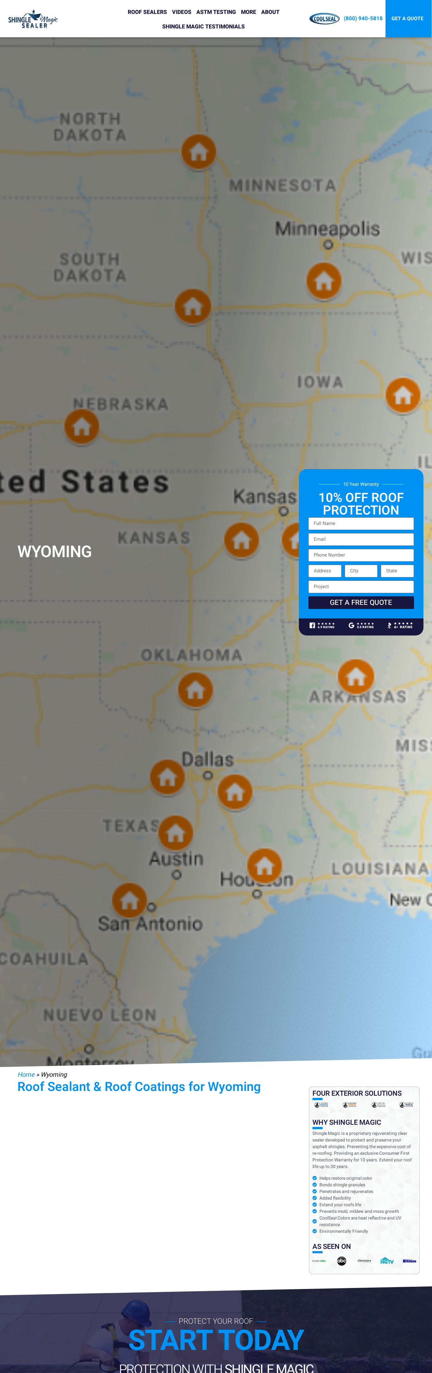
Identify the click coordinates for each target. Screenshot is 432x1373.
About (270, 12)
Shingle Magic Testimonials (203, 27)
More (248, 12)
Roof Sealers (147, 12)
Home (25, 1074)
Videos (181, 12)
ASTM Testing (216, 12)
